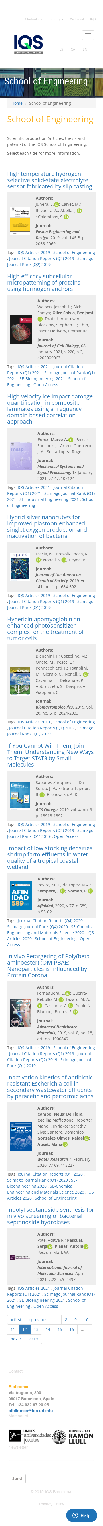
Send (17, 1478)
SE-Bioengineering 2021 (42, 378)
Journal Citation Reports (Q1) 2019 (41, 601)
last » (33, 1339)
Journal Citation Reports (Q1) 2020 (50, 1174)
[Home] (28, 44)
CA (73, 49)
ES (61, 49)
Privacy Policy (51, 1504)
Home (17, 103)
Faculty (55, 19)
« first (16, 1319)
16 (71, 1329)
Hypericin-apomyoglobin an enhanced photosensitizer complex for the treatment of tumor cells (45, 628)
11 (13, 1329)
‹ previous (38, 1319)
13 (36, 1329)
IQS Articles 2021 (34, 366)
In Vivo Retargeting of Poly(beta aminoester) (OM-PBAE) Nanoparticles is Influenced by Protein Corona (48, 965)
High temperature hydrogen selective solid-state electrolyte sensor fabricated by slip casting (49, 180)
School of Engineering (74, 252)
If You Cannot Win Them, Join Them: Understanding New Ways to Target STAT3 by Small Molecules (50, 755)
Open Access (45, 384)
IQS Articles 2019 (34, 252)
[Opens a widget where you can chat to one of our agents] (81, 1516)
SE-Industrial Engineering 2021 (49, 499)
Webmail (77, 19)
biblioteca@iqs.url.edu (31, 1411)
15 (60, 1329)
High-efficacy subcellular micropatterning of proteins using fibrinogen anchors (43, 282)
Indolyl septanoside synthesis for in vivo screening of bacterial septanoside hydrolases (50, 1216)
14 (48, 1329)
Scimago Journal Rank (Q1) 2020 (37, 1180)
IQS (93, 19)
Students (32, 19)
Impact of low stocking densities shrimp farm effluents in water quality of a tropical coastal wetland (49, 857)
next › (16, 1339)
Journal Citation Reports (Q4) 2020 (50, 920)
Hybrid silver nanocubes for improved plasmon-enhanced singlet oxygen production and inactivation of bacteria (47, 526)
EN (85, 49)
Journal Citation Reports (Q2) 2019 (41, 258)
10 (86, 1319)
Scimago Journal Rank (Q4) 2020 (37, 926)
